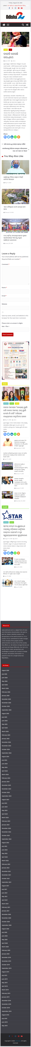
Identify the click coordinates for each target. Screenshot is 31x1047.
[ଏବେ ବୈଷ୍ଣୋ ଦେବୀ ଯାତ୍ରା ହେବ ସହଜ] (15, 190)
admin (13, 61)
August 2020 (5, 929)
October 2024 (6, 749)
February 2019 (6, 993)
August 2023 (5, 799)
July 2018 (4, 1018)
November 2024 (6, 746)
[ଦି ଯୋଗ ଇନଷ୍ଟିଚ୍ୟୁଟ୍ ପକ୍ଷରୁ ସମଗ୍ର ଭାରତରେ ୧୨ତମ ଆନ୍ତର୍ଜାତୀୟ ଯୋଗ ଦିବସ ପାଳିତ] (7, 563)
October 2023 (6, 792)
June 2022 (4, 850)
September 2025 (6, 710)
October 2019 (6, 964)
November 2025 (6, 702)
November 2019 (6, 961)
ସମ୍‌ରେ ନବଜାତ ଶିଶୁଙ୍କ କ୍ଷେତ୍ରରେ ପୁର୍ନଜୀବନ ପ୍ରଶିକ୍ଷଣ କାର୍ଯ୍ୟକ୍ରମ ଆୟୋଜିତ (20, 495)
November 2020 (6, 918)
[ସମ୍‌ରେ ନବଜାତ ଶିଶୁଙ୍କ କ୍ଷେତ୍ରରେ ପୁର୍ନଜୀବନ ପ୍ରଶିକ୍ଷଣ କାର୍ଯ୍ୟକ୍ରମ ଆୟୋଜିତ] (7, 497)
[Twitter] (8, 136)
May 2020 (4, 939)
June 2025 (4, 720)
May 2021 (4, 896)
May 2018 (4, 1025)
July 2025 (4, 717)
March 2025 (5, 731)
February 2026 (6, 692)
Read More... (5, 658)
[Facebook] (5, 136)
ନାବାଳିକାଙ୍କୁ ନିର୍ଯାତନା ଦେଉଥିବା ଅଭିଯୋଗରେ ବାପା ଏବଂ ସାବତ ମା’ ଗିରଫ (14, 149)
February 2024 (6, 778)
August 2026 (5, 670)
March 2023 (5, 817)
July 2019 (4, 975)
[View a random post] (27, 25)
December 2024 (6, 742)
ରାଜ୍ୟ (10, 49)
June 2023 (4, 807)
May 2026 (4, 681)
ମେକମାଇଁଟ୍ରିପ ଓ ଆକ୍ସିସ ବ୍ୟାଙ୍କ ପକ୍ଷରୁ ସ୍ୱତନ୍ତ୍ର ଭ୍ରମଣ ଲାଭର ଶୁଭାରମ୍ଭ (17, 4)
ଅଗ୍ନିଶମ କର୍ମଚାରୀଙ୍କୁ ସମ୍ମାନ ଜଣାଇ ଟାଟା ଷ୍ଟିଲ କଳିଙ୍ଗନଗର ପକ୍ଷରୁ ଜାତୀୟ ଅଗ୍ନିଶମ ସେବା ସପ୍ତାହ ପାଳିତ (15, 454)
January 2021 (5, 911)
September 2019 (6, 968)
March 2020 (5, 946)
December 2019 (6, 957)
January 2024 (5, 781)
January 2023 (5, 825)
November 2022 (6, 832)
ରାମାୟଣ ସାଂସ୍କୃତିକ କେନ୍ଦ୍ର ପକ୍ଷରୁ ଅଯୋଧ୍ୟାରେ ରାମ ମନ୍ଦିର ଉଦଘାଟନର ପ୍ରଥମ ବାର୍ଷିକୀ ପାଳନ (20, 482)
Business (6, 403)
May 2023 (4, 810)
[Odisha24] (4, 25)
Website (4, 304)
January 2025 (5, 738)
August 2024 (5, 756)
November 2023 (6, 789)
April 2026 (5, 685)
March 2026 (5, 688)
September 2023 (6, 796)
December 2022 (6, 828)
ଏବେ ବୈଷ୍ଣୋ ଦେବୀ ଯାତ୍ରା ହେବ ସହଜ (15, 208)
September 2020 (6, 925)
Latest (5, 49)
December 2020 (6, 914)
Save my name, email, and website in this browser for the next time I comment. (15, 317)
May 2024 (4, 767)
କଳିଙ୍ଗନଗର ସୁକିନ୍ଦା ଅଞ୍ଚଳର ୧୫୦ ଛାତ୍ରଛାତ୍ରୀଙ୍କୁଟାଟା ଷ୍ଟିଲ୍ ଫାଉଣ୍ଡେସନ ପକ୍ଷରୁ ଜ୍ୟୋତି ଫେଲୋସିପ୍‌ (21, 467)
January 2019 (5, 997)
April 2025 (5, 728)
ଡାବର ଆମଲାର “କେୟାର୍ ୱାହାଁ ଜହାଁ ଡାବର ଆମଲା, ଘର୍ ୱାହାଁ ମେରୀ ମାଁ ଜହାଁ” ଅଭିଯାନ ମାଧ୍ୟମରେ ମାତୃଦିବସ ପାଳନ (15, 412)
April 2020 (5, 943)
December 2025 (6, 699)
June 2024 (4, 763)
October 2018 (6, 1007)
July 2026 (4, 674)
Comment (5, 264)
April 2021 (5, 900)
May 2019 (4, 982)
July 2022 (4, 846)
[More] (18, 136)
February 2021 (6, 907)
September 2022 (6, 839)
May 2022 (4, 853)
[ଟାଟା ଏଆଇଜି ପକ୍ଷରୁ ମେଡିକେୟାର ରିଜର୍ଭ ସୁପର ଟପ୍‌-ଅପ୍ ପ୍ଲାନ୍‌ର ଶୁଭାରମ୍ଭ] (7, 584)
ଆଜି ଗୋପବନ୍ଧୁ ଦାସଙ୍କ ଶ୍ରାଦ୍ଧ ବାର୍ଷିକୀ (14, 144)
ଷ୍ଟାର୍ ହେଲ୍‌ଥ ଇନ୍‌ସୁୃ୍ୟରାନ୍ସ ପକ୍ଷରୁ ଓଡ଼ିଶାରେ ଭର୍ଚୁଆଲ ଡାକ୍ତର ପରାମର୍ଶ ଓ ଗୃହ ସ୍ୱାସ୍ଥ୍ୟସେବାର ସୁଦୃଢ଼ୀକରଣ (15, 531)
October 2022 (6, 835)
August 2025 (5, 713)
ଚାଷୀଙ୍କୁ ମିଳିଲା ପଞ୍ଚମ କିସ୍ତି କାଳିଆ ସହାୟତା (13, 178)
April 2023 (5, 814)
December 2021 (6, 871)
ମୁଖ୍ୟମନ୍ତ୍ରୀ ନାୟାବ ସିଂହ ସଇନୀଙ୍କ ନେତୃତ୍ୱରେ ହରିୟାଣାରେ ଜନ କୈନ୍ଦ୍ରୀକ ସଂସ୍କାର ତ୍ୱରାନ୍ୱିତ (21, 443)
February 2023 (6, 821)
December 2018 (6, 1000)
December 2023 (6, 785)
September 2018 (6, 1011)
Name (4, 287)
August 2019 (5, 972)
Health (11, 403)
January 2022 (5, 868)
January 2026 (5, 695)
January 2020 (5, 954)
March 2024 (5, 774)
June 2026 (4, 677)
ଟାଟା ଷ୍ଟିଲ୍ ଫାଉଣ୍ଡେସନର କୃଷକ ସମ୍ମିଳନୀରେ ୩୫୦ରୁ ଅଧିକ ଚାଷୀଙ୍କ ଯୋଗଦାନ (15, 237)
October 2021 (6, 878)
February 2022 (6, 864)
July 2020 (4, 932)
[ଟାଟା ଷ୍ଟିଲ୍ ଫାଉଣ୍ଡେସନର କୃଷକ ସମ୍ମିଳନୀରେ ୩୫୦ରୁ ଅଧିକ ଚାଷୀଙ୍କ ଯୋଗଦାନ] (15, 220)
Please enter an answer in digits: (12, 323)
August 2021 (5, 886)
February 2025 (6, 735)
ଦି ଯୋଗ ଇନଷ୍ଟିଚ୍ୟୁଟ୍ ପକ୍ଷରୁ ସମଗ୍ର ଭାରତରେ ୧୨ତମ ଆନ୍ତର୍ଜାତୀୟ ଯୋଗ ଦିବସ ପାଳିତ (20, 561)
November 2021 (6, 875)
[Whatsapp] (15, 136)
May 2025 (4, 724)
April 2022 (5, 857)
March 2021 (5, 903)
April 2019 (5, 986)
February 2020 (6, 950)
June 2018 (4, 1022)
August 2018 (5, 1015)
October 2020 (6, 921)
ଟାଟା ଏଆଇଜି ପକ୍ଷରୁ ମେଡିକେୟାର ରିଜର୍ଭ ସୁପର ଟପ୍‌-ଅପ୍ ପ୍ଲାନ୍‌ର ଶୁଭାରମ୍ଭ (20, 582)
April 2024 (5, 771)
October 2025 (6, 706)
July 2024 (4, 760)
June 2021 (4, 893)
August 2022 (5, 842)
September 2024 (6, 753)
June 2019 (4, 979)
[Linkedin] (11, 136)
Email (4, 296)
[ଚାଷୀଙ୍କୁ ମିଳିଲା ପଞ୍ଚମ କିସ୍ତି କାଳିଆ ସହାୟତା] (15, 161)
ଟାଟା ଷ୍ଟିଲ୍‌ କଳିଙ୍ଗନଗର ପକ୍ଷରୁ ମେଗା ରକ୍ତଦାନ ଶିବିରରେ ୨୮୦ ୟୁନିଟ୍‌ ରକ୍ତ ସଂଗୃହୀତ (15, 572)
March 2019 (5, 990)
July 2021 (4, 889)
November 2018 (6, 1004)
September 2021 (6, 882)
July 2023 (4, 803)
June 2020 (4, 936)
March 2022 (5, 860)
